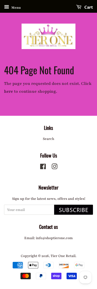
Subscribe (73, 210)
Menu (16, 7)
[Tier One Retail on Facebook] (43, 167)
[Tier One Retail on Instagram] (54, 167)
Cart (88, 7)
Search (48, 138)
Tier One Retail (63, 255)
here (8, 91)
